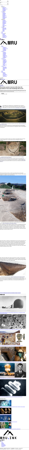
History (2, 46)
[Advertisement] (13, 99)
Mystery (2, 58)
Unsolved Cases (5, 60)
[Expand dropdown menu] (3, 66)
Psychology (4, 54)
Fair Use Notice (5, 76)
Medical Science (5, 55)
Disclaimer (4, 73)
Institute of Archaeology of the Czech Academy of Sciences (9, 223)
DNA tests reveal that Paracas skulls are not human (6, 414)
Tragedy (4, 70)
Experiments (4, 57)
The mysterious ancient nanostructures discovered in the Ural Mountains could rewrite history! (11, 396)
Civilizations (4, 49)
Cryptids (4, 63)
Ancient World (5, 47)
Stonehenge (17, 107)
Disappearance (5, 61)
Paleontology (4, 53)
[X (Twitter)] (1, 294)
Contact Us (4, 75)
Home (2, 442)
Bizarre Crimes (5, 68)
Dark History (4, 50)
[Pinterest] (2, 294)
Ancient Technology (5, 48)
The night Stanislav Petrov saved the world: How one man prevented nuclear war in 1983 (10, 378)
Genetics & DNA (5, 56)
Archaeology (4, 52)
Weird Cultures (5, 67)
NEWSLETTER (3, 79)
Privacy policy (4, 74)
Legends (4, 65)
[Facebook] (0, 294)
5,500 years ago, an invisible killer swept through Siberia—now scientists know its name (10, 329)
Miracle (4, 69)
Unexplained (4, 59)
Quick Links (3, 72)
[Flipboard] (4, 294)
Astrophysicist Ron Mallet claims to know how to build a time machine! (8, 421)
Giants (4, 64)
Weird (2, 66)
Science (2, 51)
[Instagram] (1, 440)
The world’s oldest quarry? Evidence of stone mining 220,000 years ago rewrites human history (11, 345)
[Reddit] (3, 294)
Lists (2, 71)
